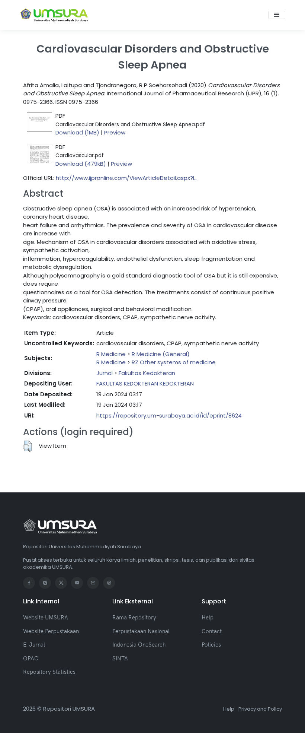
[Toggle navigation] (276, 15)
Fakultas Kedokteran (147, 373)
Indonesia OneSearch (139, 644)
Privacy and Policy (260, 709)
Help (208, 617)
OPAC (30, 658)
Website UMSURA (45, 617)
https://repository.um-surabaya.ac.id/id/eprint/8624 (169, 415)
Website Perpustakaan (51, 631)
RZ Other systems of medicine (174, 362)
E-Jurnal (34, 644)
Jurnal (104, 373)
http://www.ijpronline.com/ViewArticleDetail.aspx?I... (127, 178)
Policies (211, 644)
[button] (27, 446)
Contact (212, 631)
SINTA (120, 658)
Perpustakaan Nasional (141, 631)
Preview (114, 132)
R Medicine (111, 354)
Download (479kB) (80, 164)
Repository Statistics (49, 671)
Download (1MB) (77, 132)
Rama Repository (134, 617)
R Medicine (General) (161, 354)
